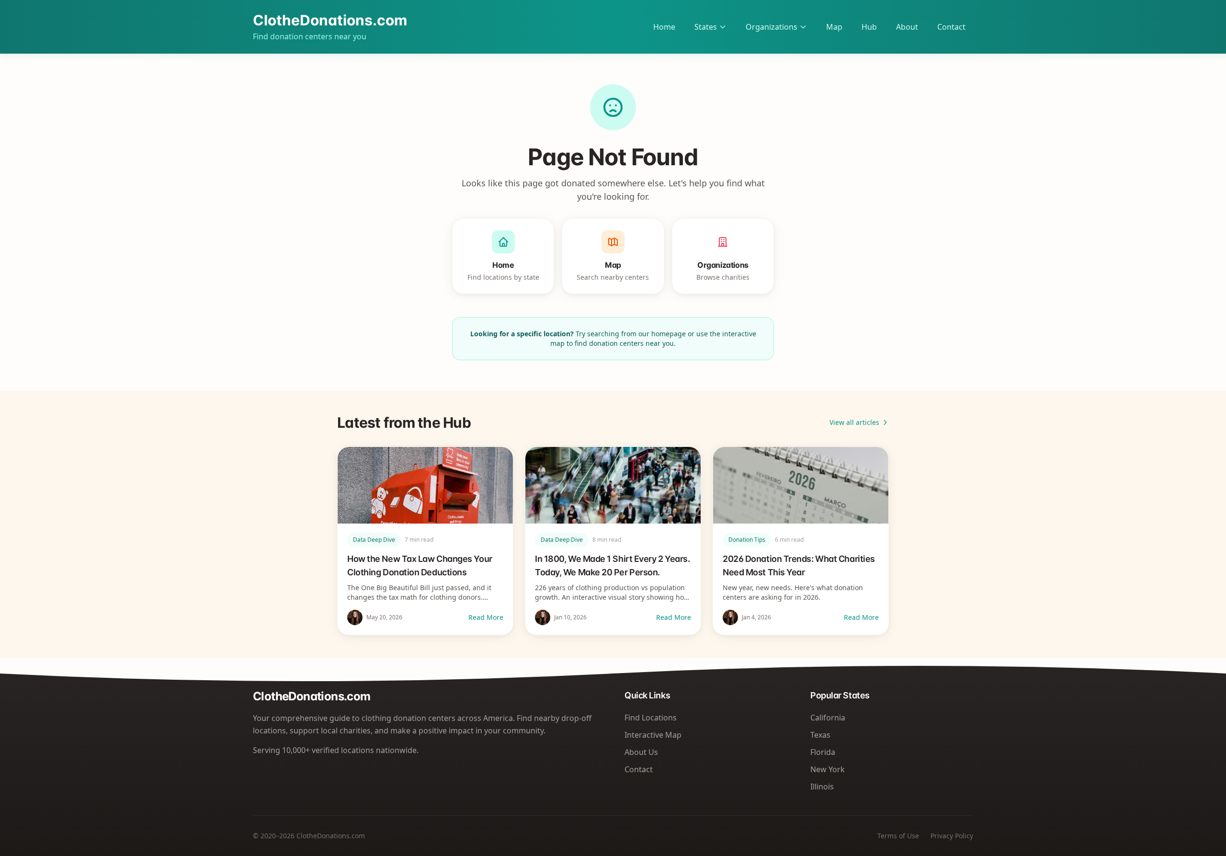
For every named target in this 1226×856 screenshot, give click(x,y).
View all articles (854, 422)
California (827, 717)
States (705, 27)
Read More (485, 617)
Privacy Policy (952, 835)
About (907, 27)
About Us (641, 752)
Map (834, 27)
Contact (951, 27)
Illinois (822, 786)
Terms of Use (898, 835)
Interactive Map (652, 735)
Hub (869, 27)
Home (664, 27)
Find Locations (650, 717)
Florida (822, 752)
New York (827, 769)
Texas (820, 735)
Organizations (771, 27)
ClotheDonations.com (330, 20)
